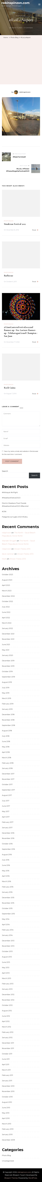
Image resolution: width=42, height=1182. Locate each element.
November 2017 (8, 779)
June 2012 (6, 1016)
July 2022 (6, 607)
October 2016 (7, 844)
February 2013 (7, 984)
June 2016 (6, 865)
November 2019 (8, 666)
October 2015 (7, 908)
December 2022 (8, 596)
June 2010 (6, 1108)
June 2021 (6, 644)
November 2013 (8, 946)
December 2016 (8, 833)
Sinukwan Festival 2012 (15, 224)
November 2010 (8, 1091)
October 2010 (7, 1097)
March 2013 (6, 978)
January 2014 (7, 935)
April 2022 (6, 618)
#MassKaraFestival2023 (11, 498)
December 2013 (8, 941)
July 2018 (5, 736)
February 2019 (7, 704)
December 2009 (8, 1140)
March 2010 (6, 1124)
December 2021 (8, 634)
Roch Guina (9, 387)
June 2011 (6, 1059)
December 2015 (8, 898)
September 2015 (8, 914)
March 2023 (6, 591)
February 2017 (7, 822)
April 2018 (6, 752)
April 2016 (5, 876)
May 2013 (5, 968)
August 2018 (7, 731)
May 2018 (5, 747)
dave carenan (8, 554)
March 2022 (6, 623)
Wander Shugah (9, 541)
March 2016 (6, 881)
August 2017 (7, 795)
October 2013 (7, 951)
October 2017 (7, 784)
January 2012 (7, 1037)
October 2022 (7, 601)
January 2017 (7, 828)
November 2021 (8, 639)
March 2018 (6, 758)
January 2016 (7, 892)
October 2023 (7, 574)
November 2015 (8, 903)
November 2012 (8, 1000)
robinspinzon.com (15, 3)
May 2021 (5, 650)
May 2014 (5, 919)
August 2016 (7, 855)
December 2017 (8, 774)
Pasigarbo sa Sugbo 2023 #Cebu (15, 517)
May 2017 (5, 811)
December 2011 (8, 1043)
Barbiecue (8, 275)
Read (34, 230)
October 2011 (7, 1054)
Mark (4, 559)
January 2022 (7, 628)
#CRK (4, 512)
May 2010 (5, 1113)
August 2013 (7, 957)
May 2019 (5, 693)
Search (5, 471)
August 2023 (7, 580)
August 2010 (7, 1102)
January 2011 (7, 1081)
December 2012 (8, 994)
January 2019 (7, 709)
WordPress (32, 1178)
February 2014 (7, 930)
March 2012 (6, 1027)
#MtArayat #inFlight (10, 492)
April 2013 (6, 973)
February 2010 (7, 1129)
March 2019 (6, 698)
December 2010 (8, 1086)
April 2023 (6, 585)
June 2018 (6, 741)
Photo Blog (20, 16)
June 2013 (6, 962)
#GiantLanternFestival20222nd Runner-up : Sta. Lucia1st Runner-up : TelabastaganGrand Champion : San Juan (20, 332)
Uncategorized (8, 1161)
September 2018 (8, 725)
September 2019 (8, 677)
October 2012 (7, 1005)
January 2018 (7, 768)
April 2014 (6, 925)
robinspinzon (24, 92)
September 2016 (8, 849)
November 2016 (8, 838)
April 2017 (6, 817)
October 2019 (7, 671)
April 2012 (6, 1021)
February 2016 (7, 887)
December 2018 (8, 714)
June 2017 (6, 806)
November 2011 (8, 1048)
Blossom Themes (11, 1178)
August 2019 (7, 682)
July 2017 (5, 801)
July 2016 (5, 860)
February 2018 (7, 763)
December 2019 (8, 661)
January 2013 (7, 989)
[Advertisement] (21, 61)
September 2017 (8, 790)
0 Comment (28, 28)
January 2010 (7, 1134)
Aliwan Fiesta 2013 (22, 549)
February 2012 (7, 1032)
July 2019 (5, 688)
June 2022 (6, 612)
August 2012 (7, 1011)
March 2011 (6, 1070)
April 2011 (5, 1064)
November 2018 (8, 720)
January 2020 (7, 655)
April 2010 (6, 1118)
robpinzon (6, 533)
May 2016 (5, 871)
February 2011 (7, 1075)
